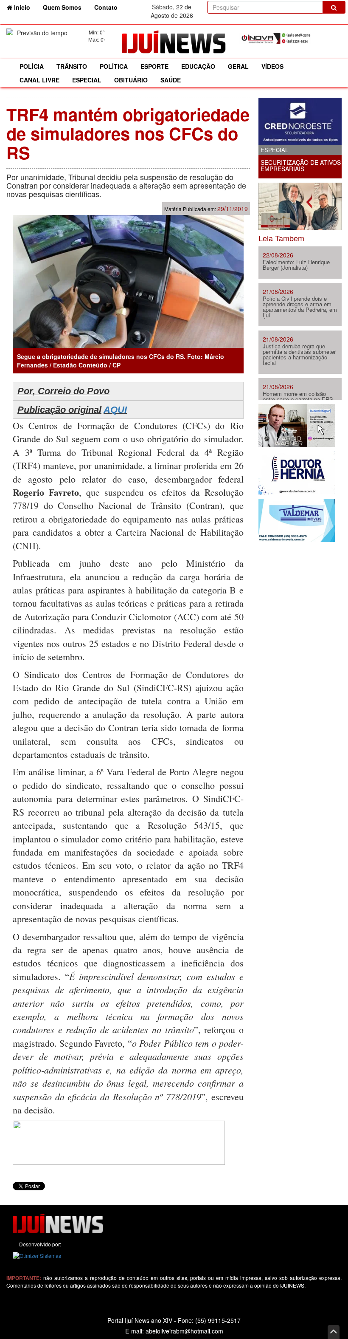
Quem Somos (62, 7)
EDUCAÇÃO (198, 66)
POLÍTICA (114, 66)
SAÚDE (170, 80)
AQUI (115, 409)
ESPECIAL (86, 80)
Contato (106, 7)
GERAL (238, 66)
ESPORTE (154, 66)
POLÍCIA (32, 66)
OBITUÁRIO (131, 80)
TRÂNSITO (71, 66)
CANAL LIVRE (39, 80)
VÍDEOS (272, 66)
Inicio (24, 7)
